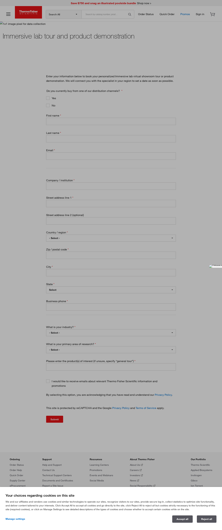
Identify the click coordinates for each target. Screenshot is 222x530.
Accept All (182, 519)
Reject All (206, 519)
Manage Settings (15, 518)
